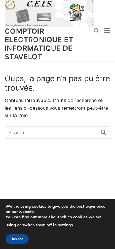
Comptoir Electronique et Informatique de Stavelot (39, 44)
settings (65, 225)
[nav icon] (107, 30)
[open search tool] (96, 30)
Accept (17, 239)
